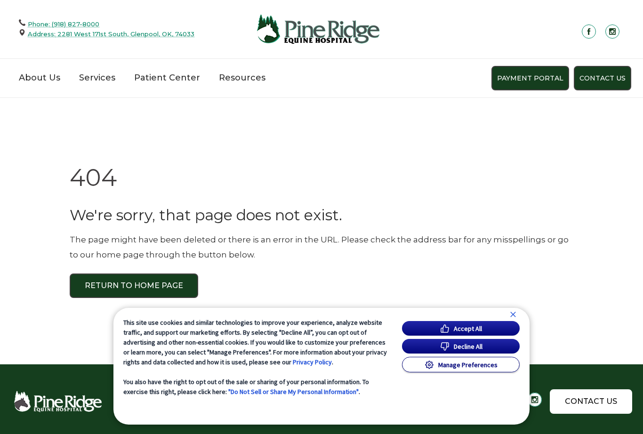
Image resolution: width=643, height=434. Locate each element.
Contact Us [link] (602, 78)
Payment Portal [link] (530, 78)
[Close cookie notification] (513, 314)
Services (97, 77)
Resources (242, 77)
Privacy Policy (312, 362)
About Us (39, 77)
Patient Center (167, 77)
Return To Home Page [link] (134, 285)
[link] (318, 28)
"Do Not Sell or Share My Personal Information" (293, 391)
